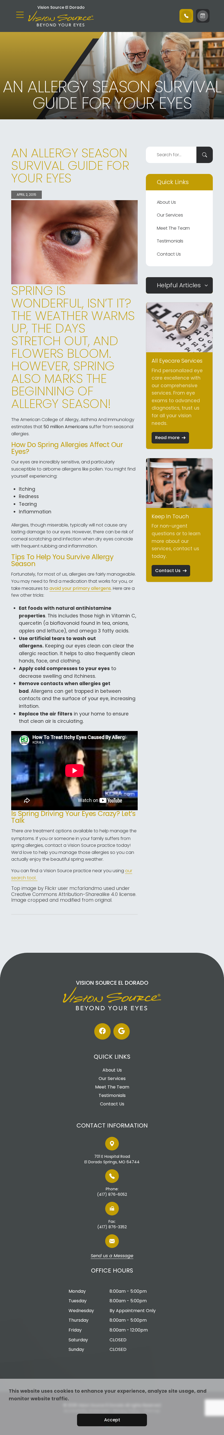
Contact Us (169, 254)
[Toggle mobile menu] (19, 14)
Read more (167, 437)
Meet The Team (173, 228)
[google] (121, 1031)
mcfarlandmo (85, 888)
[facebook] (102, 1031)
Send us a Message (112, 1256)
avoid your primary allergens (80, 588)
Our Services (170, 215)
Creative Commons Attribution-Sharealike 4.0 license (73, 894)
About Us (166, 202)
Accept (112, 1420)
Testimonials (170, 241)
